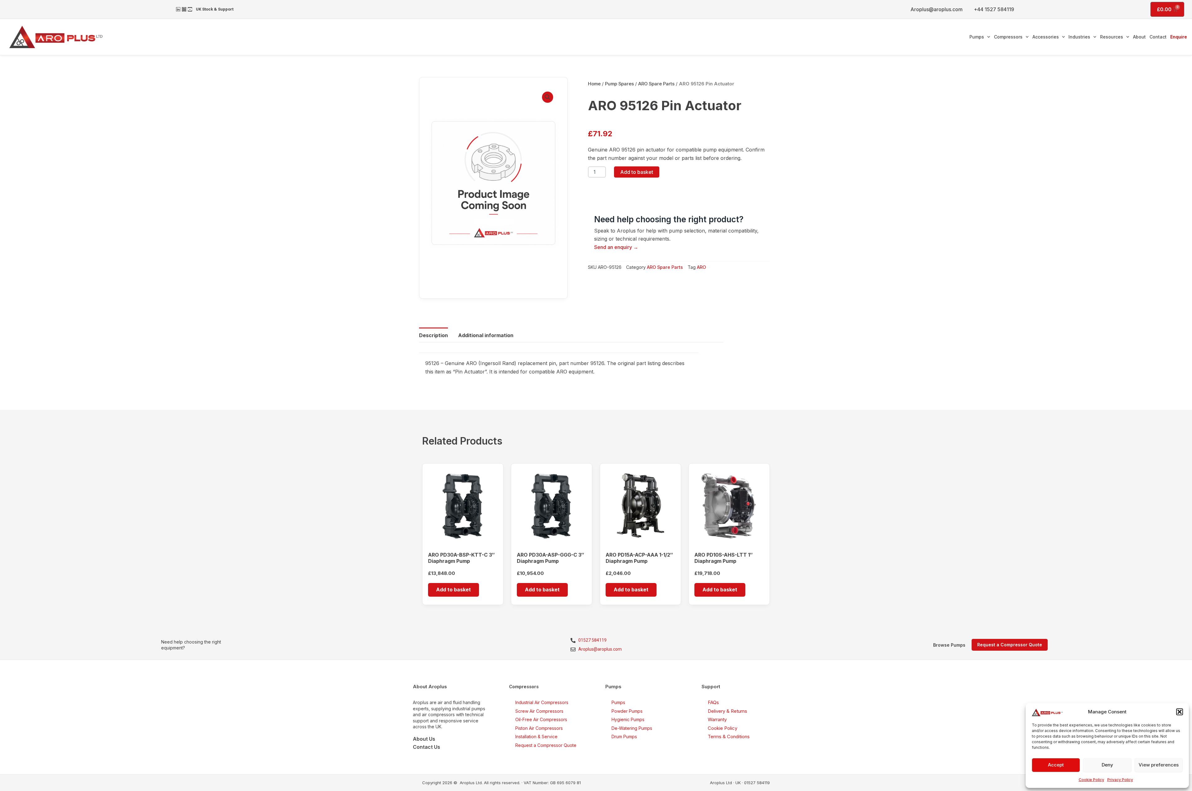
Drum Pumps (624, 736)
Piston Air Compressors (539, 728)
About (1139, 36)
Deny (1107, 765)
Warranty (717, 719)
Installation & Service (536, 736)
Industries (1079, 36)
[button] (1179, 712)
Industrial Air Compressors (541, 702)
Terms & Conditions (729, 736)
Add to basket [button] (453, 589)
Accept (1056, 765)
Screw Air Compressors (539, 711)
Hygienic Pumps (628, 719)
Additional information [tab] (485, 335)
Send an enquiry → (616, 247)
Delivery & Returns (727, 711)
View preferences (1159, 765)
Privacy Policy (1120, 779)
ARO (701, 267)
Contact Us (426, 747)
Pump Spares (619, 84)
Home (594, 84)
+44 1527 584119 (994, 9)
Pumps (976, 36)
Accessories (1045, 36)
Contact (1158, 36)
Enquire (1178, 36)
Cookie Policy (1091, 779)
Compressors (1008, 36)
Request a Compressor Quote (545, 745)
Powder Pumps (627, 711)
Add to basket (636, 172)
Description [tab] (433, 335)
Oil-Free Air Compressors (541, 719)
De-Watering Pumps (632, 728)
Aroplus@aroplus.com (936, 9)
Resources (1111, 36)
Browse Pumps (949, 645)
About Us (424, 739)
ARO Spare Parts (656, 84)
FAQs (713, 702)
